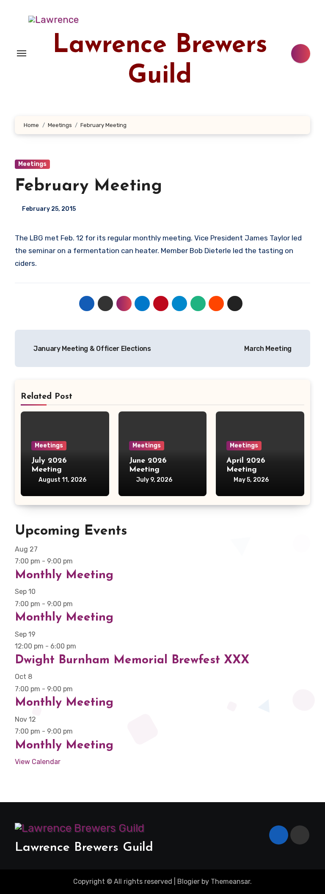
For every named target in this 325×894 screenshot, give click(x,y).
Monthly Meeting (64, 575)
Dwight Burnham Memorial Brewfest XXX (132, 660)
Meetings (32, 164)
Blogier (188, 881)
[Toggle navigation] (21, 53)
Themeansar (230, 881)
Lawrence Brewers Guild (84, 847)
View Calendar (38, 762)
